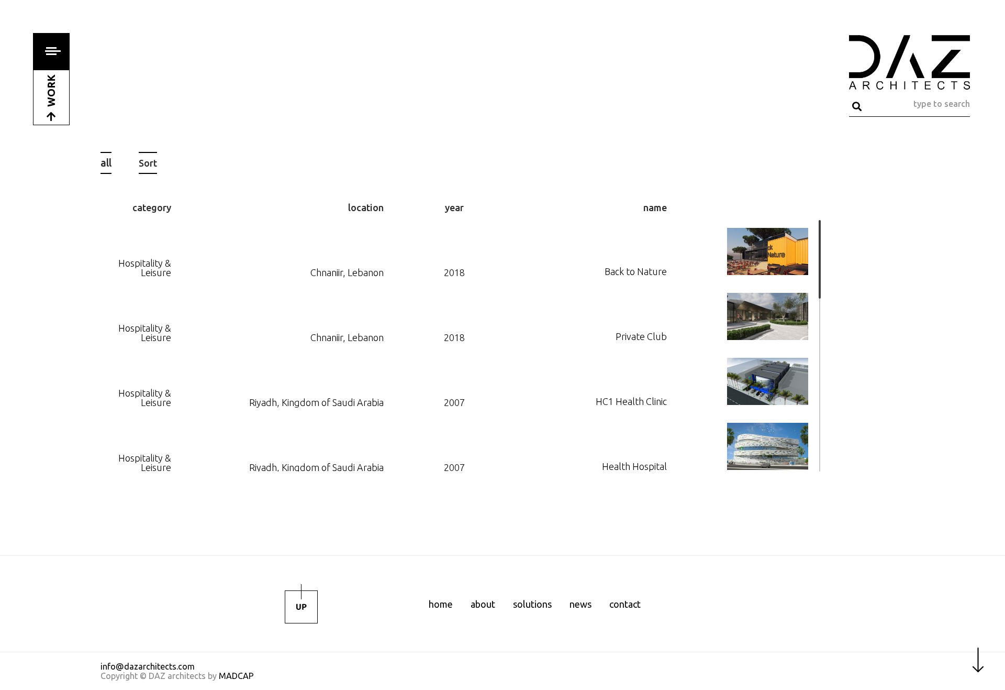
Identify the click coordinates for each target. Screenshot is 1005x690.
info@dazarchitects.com (147, 666)
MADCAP (236, 676)
